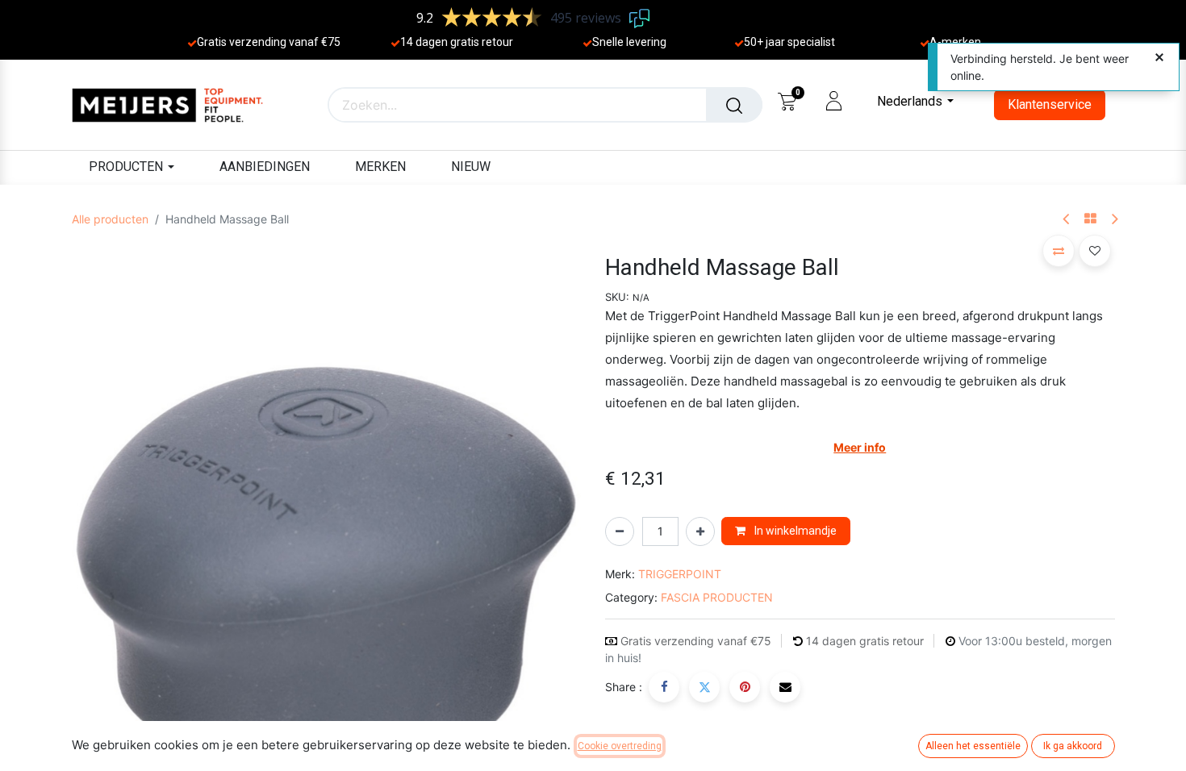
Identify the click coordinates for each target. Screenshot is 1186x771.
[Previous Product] (1067, 219)
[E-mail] (785, 687)
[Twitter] (704, 687)
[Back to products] (1090, 219)
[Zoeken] (734, 105)
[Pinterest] (744, 687)
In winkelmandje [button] (794, 530)
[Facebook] (664, 687)
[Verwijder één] (619, 531)
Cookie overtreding (620, 746)
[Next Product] (1113, 219)
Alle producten (110, 219)
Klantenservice (1050, 104)
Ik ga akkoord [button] (1072, 746)
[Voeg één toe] (700, 531)
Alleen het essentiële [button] (973, 746)
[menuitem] (264, 167)
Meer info (859, 447)
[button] (110, 593)
